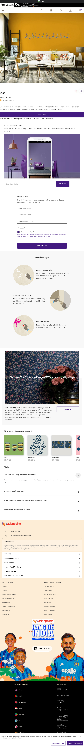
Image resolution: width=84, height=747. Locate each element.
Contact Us (5, 615)
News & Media (6, 602)
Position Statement (49, 607)
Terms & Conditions (49, 611)
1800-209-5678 (15, 532)
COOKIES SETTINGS (58, 743)
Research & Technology (9, 594)
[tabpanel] (42, 48)
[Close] (80, 736)
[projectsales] (63, 709)
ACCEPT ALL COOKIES (75, 743)
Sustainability (6, 611)
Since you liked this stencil (18, 431)
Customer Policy (48, 586)
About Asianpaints (7, 582)
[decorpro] (63, 701)
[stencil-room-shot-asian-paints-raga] (42, 48)
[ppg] (63, 718)
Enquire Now (42, 246)
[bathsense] (63, 695)
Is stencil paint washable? (14, 491)
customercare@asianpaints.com (21, 536)
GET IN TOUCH (42, 115)
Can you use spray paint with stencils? (20, 474)
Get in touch (22, 197)
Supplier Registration (8, 598)
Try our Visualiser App (13, 125)
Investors (4, 586)
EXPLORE (68, 409)
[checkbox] (18, 232)
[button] (70, 10)
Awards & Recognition (8, 607)
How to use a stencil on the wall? (17, 509)
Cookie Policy (48, 590)
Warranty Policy (48, 598)
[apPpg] (63, 726)
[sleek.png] (63, 689)
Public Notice (48, 615)
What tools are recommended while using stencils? (25, 500)
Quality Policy (48, 602)
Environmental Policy (50, 594)
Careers (4, 590)
